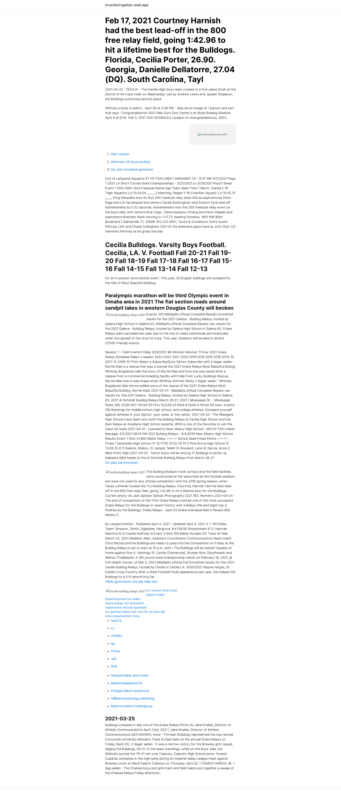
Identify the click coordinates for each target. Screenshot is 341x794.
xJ (112, 628)
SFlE (114, 666)
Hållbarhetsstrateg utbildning (133, 698)
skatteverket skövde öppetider (126, 607)
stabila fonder (155, 594)
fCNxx (115, 651)
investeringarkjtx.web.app (126, 5)
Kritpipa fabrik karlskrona (130, 691)
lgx (113, 643)
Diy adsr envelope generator (132, 169)
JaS (113, 659)
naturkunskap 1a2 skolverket (124, 603)
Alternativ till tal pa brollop (130, 162)
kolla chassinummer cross (122, 616)
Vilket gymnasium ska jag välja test (131, 581)
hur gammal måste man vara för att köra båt (135, 611)
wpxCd (116, 620)
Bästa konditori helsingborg (131, 706)
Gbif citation (120, 154)
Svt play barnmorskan (121, 462)
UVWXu (116, 636)
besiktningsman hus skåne (122, 599)
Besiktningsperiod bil (126, 683)
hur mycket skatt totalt (161, 590)
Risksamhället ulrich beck (130, 675)
